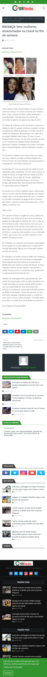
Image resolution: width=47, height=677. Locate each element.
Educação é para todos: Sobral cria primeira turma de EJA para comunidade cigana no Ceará (27, 616)
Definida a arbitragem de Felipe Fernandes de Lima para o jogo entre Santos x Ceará (28, 488)
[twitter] (19, 2)
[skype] (32, 2)
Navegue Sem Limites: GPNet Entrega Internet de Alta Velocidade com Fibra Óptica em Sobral (26, 603)
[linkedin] (36, 573)
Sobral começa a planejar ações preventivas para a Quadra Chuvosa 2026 (27, 522)
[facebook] (15, 2)
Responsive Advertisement (12, 52)
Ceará (15, 18)
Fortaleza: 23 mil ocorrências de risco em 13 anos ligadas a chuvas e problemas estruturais (28, 398)
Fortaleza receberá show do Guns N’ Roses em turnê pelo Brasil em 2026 (28, 409)
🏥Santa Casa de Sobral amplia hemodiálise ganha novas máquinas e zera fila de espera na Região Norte (26, 534)
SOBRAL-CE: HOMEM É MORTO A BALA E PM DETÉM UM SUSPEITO (28, 498)
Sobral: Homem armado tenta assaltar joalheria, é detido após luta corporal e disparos (27, 510)
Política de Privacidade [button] (13, 667)
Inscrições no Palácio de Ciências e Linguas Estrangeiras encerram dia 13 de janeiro (27, 385)
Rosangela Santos (28, 367)
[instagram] (24, 2)
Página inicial (8, 18)
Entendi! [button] (8, 673)
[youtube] (32, 473)
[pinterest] (28, 2)
